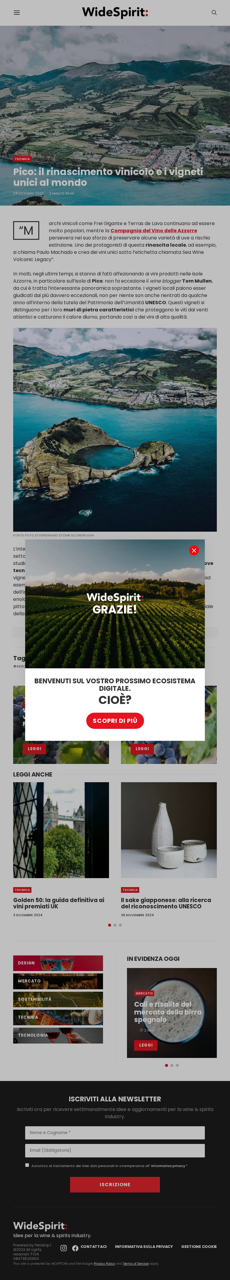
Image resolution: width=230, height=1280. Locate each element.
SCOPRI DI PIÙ (115, 721)
